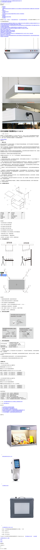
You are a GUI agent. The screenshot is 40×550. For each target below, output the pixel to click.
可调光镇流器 (6, 36)
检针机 (5, 33)
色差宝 (20, 24)
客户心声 (19, 13)
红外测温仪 (19, 8)
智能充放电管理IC (27, 35)
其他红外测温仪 (8, 32)
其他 (9, 29)
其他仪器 (31, 33)
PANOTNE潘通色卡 (3, 28)
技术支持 (3, 14)
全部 (1, 23)
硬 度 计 (22, 33)
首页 (5, 19)
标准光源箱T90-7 (6, 403)
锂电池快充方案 (21, 35)
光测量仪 (31, 8)
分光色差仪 (23, 8)
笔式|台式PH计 (2, 34)
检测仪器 (34, 23)
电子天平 (2, 33)
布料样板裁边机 (18, 33)
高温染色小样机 (9, 30)
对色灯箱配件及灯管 (34, 25)
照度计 (1, 29)
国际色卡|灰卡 (14, 8)
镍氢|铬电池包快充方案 (14, 35)
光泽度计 (7, 29)
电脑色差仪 (4, 8)
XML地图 (35, 536)
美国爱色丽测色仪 (7, 27)
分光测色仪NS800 (5, 485)
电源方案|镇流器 (6, 24)
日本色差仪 (2, 27)
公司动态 (3, 11)
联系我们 (22, 13)
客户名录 (16, 13)
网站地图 (3, 16)
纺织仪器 (13, 30)
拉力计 (14, 33)
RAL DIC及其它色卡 (10, 28)
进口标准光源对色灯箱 (21, 25)
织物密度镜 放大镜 (9, 33)
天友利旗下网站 (8, 16)
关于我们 (3, 12)
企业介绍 (3, 13)
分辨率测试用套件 (28, 25)
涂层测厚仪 (27, 23)
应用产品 (2, 35)
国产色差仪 (25, 27)
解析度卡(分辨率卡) (18, 28)
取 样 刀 (28, 33)
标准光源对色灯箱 (9, 8)
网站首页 (3, 6)
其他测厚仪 (13, 31)
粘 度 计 (25, 33)
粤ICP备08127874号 (28, 536)
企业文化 (7, 13)
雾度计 (28, 8)
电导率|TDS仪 (8, 34)
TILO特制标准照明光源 (23, 19)
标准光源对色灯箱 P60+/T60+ (7, 456)
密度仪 (26, 8)
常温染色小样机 (3, 30)
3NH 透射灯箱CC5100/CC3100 (7, 527)
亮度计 (4, 29)
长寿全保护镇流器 (33, 35)
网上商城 (3, 17)
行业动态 (7, 11)
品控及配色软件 (20, 27)
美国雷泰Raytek (3, 32)
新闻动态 (3, 10)
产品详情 (2, 139)
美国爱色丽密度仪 (14, 27)
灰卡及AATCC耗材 (25, 28)
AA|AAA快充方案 (7, 35)
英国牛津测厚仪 (3, 31)
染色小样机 (35, 8)
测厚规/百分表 (8, 31)
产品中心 (3, 7)
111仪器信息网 (8, 1)
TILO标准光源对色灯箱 (4, 25)
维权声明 (13, 13)
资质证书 (10, 13)
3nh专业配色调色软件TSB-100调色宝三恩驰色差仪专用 (13, 401)
